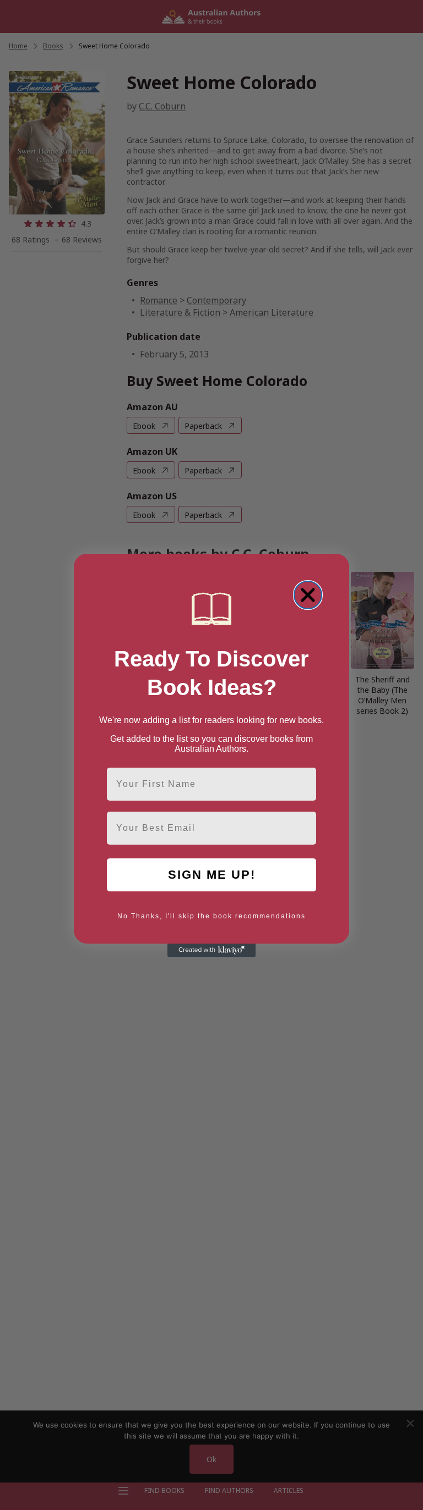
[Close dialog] (308, 595)
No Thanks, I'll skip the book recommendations (211, 916)
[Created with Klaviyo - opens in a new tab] (211, 950)
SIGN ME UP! (212, 874)
